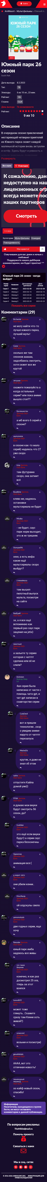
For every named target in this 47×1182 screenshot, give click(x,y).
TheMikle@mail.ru (23, 1129)
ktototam (20, 677)
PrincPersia (21, 896)
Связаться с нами (23, 1146)
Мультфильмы (22, 238)
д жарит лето (19, 875)
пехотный (17, 644)
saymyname (18, 436)
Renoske (16, 942)
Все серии (7, 166)
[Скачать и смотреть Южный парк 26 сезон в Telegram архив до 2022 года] (3, 267)
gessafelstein (18, 1054)
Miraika (19, 519)
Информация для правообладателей (29, 1177)
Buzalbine (17, 492)
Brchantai (17, 319)
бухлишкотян (22, 411)
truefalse (20, 825)
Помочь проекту (23, 1134)
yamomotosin (18, 917)
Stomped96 (18, 548)
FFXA (15, 798)
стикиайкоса (22, 581)
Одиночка (17, 854)
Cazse (15, 346)
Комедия (35, 238)
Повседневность (12, 242)
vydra (15, 776)
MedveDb (24, 751)
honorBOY (17, 1000)
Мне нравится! (30, 249)
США (20, 101)
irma (18, 465)
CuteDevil (24, 714)
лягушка (16, 381)
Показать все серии (23, 305)
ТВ (19, 87)
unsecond (20, 1033)
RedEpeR (17, 613)
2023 (11, 58)
